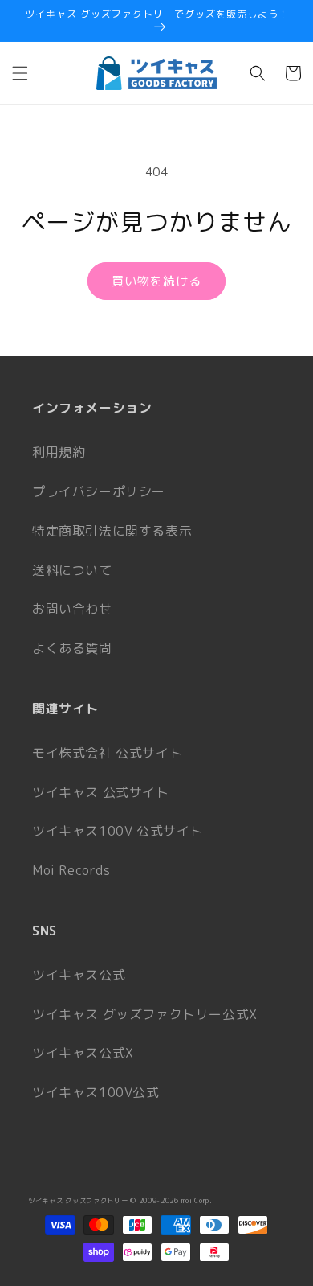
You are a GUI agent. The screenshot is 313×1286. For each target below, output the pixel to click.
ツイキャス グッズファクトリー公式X (145, 1014)
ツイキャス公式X (83, 1053)
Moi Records (71, 870)
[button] (20, 73)
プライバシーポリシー (98, 491)
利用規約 (58, 452)
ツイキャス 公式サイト (100, 792)
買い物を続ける (156, 281)
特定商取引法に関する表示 (112, 531)
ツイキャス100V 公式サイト (117, 831)
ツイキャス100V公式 (96, 1092)
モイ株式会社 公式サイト (107, 753)
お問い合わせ (72, 609)
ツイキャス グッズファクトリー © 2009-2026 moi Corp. (120, 1201)
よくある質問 (72, 648)
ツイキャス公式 (78, 975)
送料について (72, 570)
